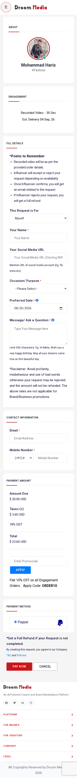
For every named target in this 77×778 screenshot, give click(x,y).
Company (9, 746)
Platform (10, 714)
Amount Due (19, 493)
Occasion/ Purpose (24, 281)
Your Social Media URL (27, 250)
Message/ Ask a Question (29, 320)
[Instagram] (31, 703)
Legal (7, 756)
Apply (20, 570)
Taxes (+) (17, 509)
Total (13, 536)
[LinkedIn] (23, 703)
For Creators (12, 735)
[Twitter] (15, 703)
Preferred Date (21, 300)
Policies (21, 655)
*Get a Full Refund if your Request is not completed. (37, 641)
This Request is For (24, 211)
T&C (8, 655)
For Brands (11, 725)
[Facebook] (6, 703)
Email (14, 430)
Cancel (45, 666)
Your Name (18, 230)
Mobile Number (21, 450)
